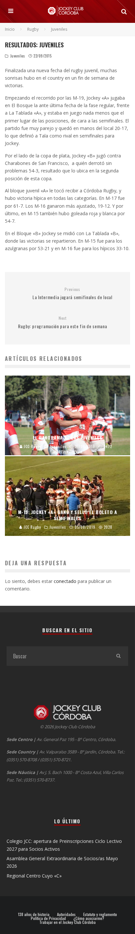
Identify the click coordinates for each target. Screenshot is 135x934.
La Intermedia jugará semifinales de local (72, 294)
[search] (118, 656)
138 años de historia (33, 914)
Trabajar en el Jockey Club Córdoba (67, 922)
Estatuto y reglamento (100, 914)
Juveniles (17, 56)
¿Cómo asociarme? (88, 918)
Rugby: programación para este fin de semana (62, 322)
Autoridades (66, 914)
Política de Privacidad (48, 918)
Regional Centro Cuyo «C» (34, 876)
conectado (65, 581)
